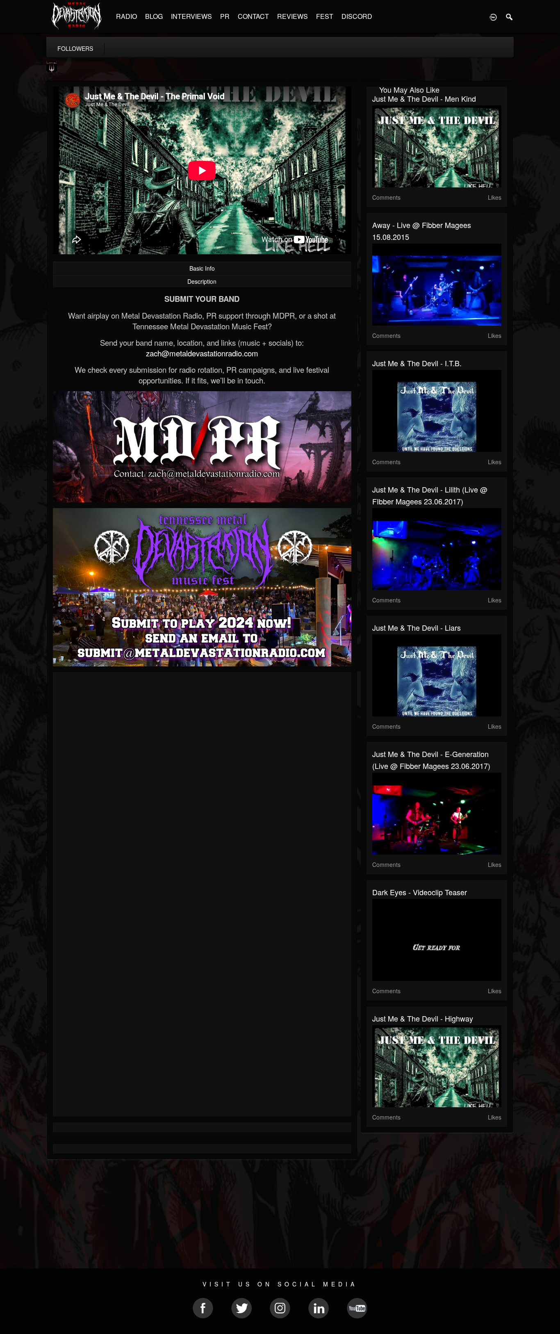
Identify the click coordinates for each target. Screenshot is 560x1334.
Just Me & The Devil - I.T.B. (417, 363)
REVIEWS (292, 16)
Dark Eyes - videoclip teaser (419, 892)
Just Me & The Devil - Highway (422, 1018)
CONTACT (253, 16)
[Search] (509, 16)
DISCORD (356, 16)
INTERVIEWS (191, 16)
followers (75, 48)
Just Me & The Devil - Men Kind (424, 98)
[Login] (493, 16)
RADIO (126, 16)
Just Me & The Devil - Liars (416, 627)
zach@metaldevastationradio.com (202, 353)
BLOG (154, 16)
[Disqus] (202, 787)
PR (225, 16)
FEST (324, 16)
